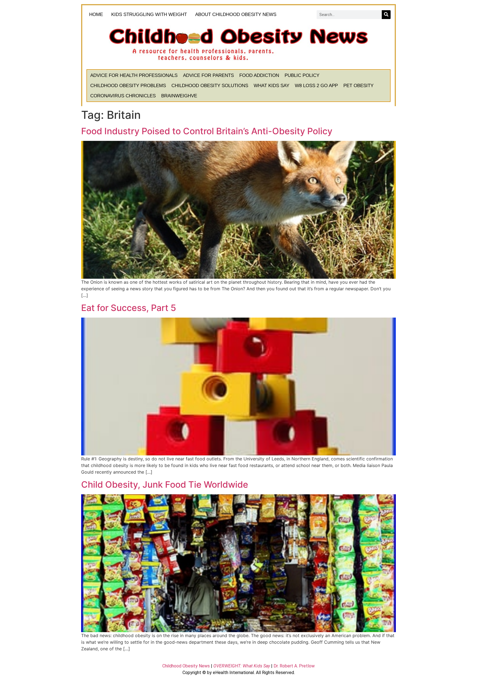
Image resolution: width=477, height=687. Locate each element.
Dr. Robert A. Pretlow (294, 666)
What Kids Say (271, 85)
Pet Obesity (358, 85)
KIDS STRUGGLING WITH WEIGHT (149, 14)
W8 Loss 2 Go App (316, 85)
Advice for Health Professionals (133, 75)
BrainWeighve (179, 95)
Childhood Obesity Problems (128, 85)
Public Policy (302, 75)
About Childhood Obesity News (235, 14)
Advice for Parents (208, 75)
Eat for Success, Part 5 (128, 307)
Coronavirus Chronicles (123, 95)
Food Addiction (259, 75)
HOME (96, 14)
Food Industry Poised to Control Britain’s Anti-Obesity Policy (206, 131)
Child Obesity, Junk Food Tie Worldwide (164, 484)
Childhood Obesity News (186, 666)
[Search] (386, 14)
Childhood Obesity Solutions (209, 85)
